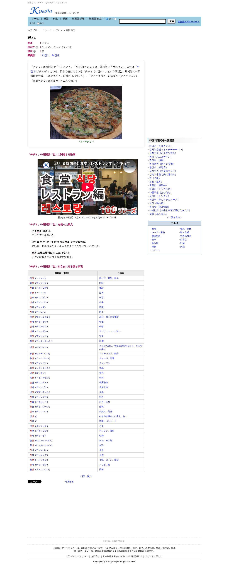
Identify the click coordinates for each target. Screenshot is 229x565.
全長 (101, 406)
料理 (154, 229)
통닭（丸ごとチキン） (161, 156)
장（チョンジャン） (40, 406)
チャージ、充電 (106, 358)
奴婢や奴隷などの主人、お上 (113, 416)
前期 (101, 307)
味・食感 (184, 232)
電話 (101, 288)
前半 (101, 302)
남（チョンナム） (39, 382)
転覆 (101, 321)
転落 (101, 326)
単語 (46, 18)
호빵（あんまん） (158, 214)
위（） (34, 421)
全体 (111, 19)
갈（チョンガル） (39, 331)
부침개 (55, 55)
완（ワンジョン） (39, 336)
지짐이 (45, 55)
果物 (154, 246)
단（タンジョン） (39, 426)
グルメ (58, 30)
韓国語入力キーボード (188, 21)
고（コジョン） (38, 373)
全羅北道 (103, 387)
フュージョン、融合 (109, 353)
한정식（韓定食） (158, 167)
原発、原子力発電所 (109, 317)
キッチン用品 (158, 232)
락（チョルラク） (39, 326)
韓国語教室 (95, 18)
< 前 (82, 476)
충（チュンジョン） (40, 358)
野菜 (182, 243)
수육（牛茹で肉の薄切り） (163, 174)
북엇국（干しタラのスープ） (164, 199)
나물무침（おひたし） (161, 192)
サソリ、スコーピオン (110, 331)
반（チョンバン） (39, 302)
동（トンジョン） (39, 460)
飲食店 (183, 239)
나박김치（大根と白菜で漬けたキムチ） (170, 210)
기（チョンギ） (38, 307)
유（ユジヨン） (38, 292)
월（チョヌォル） (39, 402)
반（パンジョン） (39, 347)
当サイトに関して (153, 556)
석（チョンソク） (39, 455)
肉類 (182, 246)
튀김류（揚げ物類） (159, 206)
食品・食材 (185, 229)
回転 (101, 283)
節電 (101, 341)
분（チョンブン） (39, 431)
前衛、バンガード (107, 421)
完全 (101, 336)
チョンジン (104, 363)
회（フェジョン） (39, 283)
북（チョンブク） (39, 387)
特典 (101, 377)
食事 (154, 239)
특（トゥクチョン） (40, 377)
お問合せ (95, 556)
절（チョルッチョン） (41, 341)
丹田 (101, 426)
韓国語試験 (78, 18)
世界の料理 (185, 236)
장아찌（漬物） (157, 160)
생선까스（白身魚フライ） (163, 171)
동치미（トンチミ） (159, 196)
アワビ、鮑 (104, 464)
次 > (89, 476)
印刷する (69, 481)
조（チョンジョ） (39, 411)
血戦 (101, 445)
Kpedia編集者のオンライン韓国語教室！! (122, 556)
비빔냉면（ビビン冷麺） (162, 163)
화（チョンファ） (39, 288)
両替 (101, 469)
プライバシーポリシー (77, 556)
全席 (101, 455)
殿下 (101, 312)
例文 (55, 18)
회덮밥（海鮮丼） (158, 185)
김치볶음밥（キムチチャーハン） (166, 149)
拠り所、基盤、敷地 (109, 278)
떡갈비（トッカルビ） (161, 188)
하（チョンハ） (38, 312)
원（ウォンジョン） (40, 317)
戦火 (101, 397)
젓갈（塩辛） (156, 181)
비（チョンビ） (38, 435)
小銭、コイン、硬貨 (109, 460)
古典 (101, 373)
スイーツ (156, 250)
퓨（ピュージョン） (40, 353)
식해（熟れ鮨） (157, 203)
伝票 (101, 297)
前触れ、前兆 (105, 411)
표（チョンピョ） (39, 297)
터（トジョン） (38, 278)
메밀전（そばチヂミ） (161, 146)
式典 (101, 368)
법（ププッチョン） (40, 392)
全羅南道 (103, 382)
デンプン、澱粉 (106, 431)
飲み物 (155, 243)
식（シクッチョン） (40, 368)
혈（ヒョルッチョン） (41, 440)
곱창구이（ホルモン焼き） (163, 153)
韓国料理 (70, 30)
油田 (101, 292)
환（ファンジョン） (40, 469)
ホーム (35, 18)
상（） (34, 416)
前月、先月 (104, 402)
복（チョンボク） (39, 321)
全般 (101, 450)
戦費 (101, 435)
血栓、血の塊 (105, 440)
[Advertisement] (54, 508)
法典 (101, 392)
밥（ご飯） (155, 178)
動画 (65, 18)
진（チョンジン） (39, 363)
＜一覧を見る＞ (174, 217)
